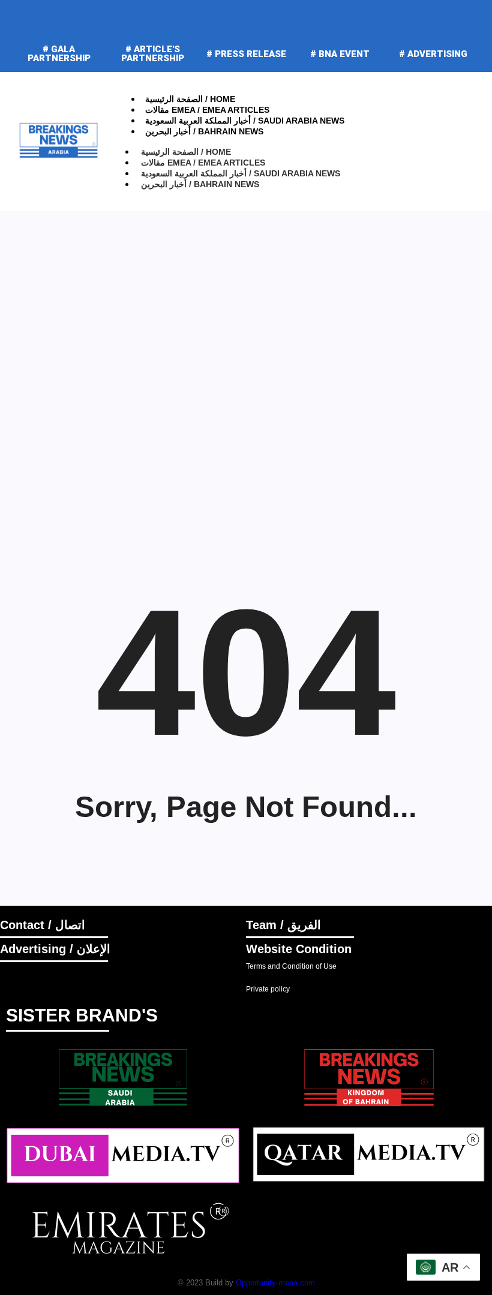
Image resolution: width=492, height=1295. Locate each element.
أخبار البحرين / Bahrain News (204, 131)
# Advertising (433, 54)
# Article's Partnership (152, 54)
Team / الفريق (283, 925)
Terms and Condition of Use (291, 966)
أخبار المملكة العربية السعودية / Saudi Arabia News (244, 120)
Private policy (268, 989)
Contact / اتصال (42, 925)
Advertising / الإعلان (55, 949)
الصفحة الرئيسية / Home (190, 99)
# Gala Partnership (59, 54)
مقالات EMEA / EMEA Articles (207, 110)
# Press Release (246, 54)
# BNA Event (340, 54)
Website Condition (299, 949)
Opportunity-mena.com (275, 1282)
